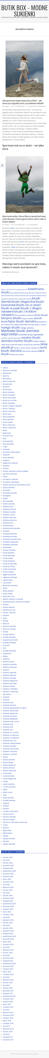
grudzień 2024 (8, 898)
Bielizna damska (9, 381)
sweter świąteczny (32, 348)
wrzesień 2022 (8, 966)
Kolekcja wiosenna (10, 520)
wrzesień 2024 (8, 906)
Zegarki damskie (9, 844)
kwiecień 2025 (8, 887)
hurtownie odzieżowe (11, 482)
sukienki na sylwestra (11, 738)
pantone (6, 615)
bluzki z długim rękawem (12, 406)
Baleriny (6, 376)
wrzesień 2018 (8, 1015)
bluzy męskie (8, 422)
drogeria (6, 460)
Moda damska (8, 591)
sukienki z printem (10, 754)
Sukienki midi (8, 727)
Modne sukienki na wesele (13, 599)
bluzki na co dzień (28, 305)
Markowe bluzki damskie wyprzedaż (20, 332)
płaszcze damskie (9, 626)
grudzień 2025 (8, 865)
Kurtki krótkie (8, 558)
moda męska (8, 594)
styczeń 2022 (8, 988)
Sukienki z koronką (10, 751)
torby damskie (8, 798)
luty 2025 (6, 893)
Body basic (7, 433)
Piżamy (5, 621)
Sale (4, 648)
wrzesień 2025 (8, 874)
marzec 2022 (8, 982)
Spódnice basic (8, 662)
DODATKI (6, 455)
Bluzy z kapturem (9, 427)
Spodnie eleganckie (10, 681)
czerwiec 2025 (8, 882)
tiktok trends (7, 792)
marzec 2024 (8, 923)
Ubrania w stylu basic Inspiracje (15, 822)
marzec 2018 (8, 1031)
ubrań (21, 242)
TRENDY (6, 806)
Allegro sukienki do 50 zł (8, 289)
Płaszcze (6, 623)
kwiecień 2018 (8, 1029)
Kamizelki (6, 490)
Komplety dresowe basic (12, 539)
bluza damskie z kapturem (33, 293)
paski (5, 618)
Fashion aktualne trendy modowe (15, 471)
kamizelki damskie (10, 493)
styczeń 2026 (8, 863)
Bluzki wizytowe (9, 403)
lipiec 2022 (7, 972)
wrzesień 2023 (8, 939)
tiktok (5, 789)
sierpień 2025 (8, 876)
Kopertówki (7, 547)
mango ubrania (27, 327)
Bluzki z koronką (9, 411)
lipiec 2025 (7, 879)
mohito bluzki (22, 341)
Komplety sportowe (10, 545)
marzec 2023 (8, 953)
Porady (5, 632)
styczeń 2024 (8, 928)
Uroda (5, 825)
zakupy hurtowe (9, 838)
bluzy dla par (41, 314)
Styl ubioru (7, 694)
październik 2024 (9, 904)
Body (5, 430)
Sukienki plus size (9, 740)
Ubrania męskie (9, 819)
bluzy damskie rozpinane (24, 315)
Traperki (6, 803)
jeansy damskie (9, 487)
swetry (5, 757)
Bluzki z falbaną (9, 408)
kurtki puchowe (9, 566)
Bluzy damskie (8, 419)
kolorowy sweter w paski (37, 325)
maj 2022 (6, 977)
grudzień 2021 (8, 991)
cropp (5, 447)
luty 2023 (6, 955)
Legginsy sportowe (10, 577)
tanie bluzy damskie (30, 351)
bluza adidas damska (17, 293)
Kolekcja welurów (9, 517)
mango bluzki (10, 327)
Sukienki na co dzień (10, 732)
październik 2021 (9, 996)
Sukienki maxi (8, 724)
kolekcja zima (8, 523)
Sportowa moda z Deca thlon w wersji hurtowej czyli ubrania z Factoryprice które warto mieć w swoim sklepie (24, 219)
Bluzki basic (7, 389)
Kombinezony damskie (11, 528)
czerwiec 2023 (8, 944)
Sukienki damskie (9, 705)
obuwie (5, 604)
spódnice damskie (10, 664)
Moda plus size (8, 596)
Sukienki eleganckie (10, 713)
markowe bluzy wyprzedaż (30, 334)
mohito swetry (39, 341)
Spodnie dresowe (9, 678)
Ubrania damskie (9, 817)
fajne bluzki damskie (22, 321)
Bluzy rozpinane (9, 425)
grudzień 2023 (8, 931)
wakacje (6, 828)
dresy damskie (8, 457)
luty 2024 (6, 925)
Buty (4, 438)
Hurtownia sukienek (10, 479)
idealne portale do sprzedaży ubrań (16, 485)
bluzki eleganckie (23, 301)
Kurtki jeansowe (9, 555)
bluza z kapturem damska (23, 299)
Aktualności (33, 225)
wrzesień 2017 (8, 1040)
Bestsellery (7, 379)
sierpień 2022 (8, 969)
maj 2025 (6, 884)
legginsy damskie (9, 574)
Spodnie (6, 670)
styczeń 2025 (8, 895)
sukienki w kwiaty (9, 746)
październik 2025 (9, 871)
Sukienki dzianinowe (10, 711)
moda (12, 228)
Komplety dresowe (10, 536)
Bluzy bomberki (9, 417)
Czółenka (6, 449)
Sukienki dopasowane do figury (15, 708)
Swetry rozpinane (9, 770)
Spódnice (6, 659)
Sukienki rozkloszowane (12, 743)
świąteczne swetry (17, 354)
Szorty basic (7, 773)
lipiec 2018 (7, 1021)
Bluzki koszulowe (9, 398)
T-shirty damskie (9, 787)
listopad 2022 (8, 961)
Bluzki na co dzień (10, 400)
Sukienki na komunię (11, 735)
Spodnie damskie (9, 675)
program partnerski (10, 640)
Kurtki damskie (8, 553)
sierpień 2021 (8, 1002)
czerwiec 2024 (8, 914)
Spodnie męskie (9, 686)
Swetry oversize (9, 768)
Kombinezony (8, 525)
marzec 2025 (8, 890)
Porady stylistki (8, 634)
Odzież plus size (9, 610)
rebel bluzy (5, 344)
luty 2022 (6, 985)
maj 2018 (6, 1026)
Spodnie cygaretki (9, 672)
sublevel (6, 697)
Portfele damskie (9, 637)
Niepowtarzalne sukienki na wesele (16, 602)
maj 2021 (6, 1010)
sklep (13, 247)
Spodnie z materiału (10, 691)
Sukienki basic (8, 702)
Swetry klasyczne (9, 765)
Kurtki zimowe (8, 572)
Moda (5, 588)
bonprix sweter (27, 318)
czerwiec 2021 (8, 1007)
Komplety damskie (10, 534)
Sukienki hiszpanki (10, 716)
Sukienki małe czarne (11, 721)
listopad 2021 (8, 993)
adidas (5, 368)
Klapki (5, 498)
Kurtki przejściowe (10, 564)
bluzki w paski (10, 308)
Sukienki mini (8, 730)
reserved (6, 645)
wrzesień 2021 (8, 999)
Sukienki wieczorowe (11, 749)
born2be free (8, 436)
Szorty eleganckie (9, 779)
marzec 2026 (8, 857)
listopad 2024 (8, 901)
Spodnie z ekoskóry (10, 689)
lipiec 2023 (7, 942)
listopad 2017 (8, 1037)
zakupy (5, 836)
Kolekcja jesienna (9, 509)
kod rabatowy (8, 501)
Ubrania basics (8, 814)
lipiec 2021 (7, 1004)
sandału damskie (9, 651)
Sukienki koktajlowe (10, 719)
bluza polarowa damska (34, 295)
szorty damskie (8, 776)
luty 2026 (6, 860)
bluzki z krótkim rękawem (18, 313)
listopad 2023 (8, 933)
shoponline (7, 653)
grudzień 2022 (8, 958)
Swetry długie (8, 762)
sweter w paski (19, 348)
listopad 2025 (8, 868)
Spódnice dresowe (10, 667)
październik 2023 (9, 936)
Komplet (6, 531)
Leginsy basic (8, 580)
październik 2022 (9, 963)
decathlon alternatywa (37, 106)
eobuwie (6, 466)
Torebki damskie (9, 800)
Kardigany (7, 496)
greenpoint (41, 321)
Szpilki (5, 781)
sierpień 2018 (8, 1018)
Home (5, 476)
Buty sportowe (8, 444)
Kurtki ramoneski (9, 569)
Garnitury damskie (10, 474)
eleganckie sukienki (10, 463)
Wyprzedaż (7, 830)
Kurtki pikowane (9, 561)
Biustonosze (7, 384)
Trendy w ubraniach (10, 811)
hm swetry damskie (19, 324)
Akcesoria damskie (10, 370)
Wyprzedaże (7, 833)
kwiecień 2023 (8, 950)
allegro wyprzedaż (22, 289)
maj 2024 (6, 917)
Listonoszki (7, 583)
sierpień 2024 (8, 909)
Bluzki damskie (8, 392)
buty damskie (8, 441)
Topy (4, 795)
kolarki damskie (9, 504)
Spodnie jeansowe (10, 683)
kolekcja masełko (9, 512)
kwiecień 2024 (8, 920)
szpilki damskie (8, 784)
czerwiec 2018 (8, 1023)
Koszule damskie (9, 550)
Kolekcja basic (8, 506)
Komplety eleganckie (11, 542)
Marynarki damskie (10, 585)
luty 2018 (6, 1034)
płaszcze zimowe (9, 629)
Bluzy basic (7, 414)
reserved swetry (16, 344)
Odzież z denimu (9, 613)
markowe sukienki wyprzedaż (11, 338)
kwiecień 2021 (8, 1012)
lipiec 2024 (7, 912)
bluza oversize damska (17, 295)
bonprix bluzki (11, 318)
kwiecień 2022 (8, 980)
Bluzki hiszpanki (9, 395)
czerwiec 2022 (8, 974)
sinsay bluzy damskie (31, 344)
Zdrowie (6, 841)
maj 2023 (6, 947)
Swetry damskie (9, 760)
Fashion (6, 468)
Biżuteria (6, 387)
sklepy (5, 656)
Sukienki (6, 700)
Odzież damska (8, 607)
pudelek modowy (9, 642)
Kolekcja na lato (9, 515)
